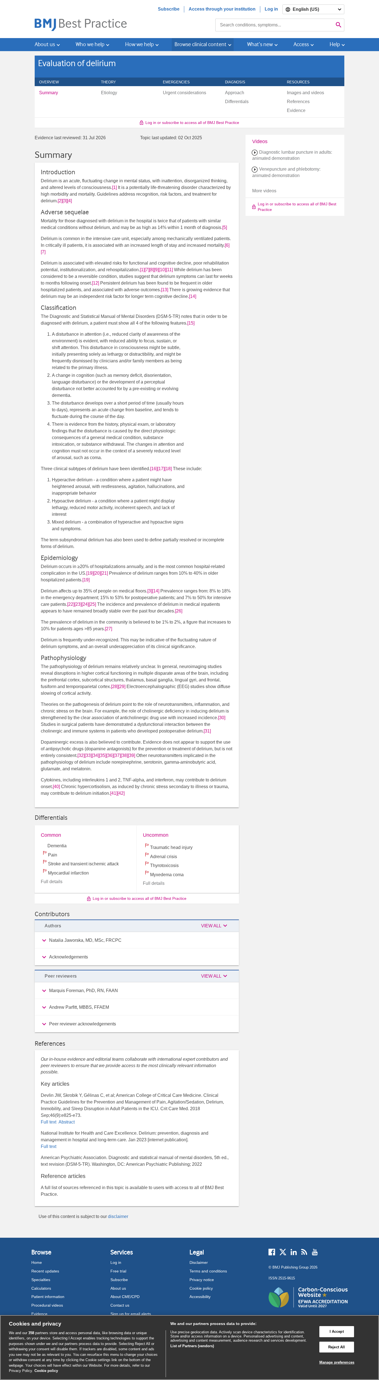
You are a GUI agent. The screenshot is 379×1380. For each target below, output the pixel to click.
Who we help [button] (90, 44)
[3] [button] (64, 200)
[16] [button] (153, 468)
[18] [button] (168, 468)
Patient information (47, 1296)
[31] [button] (207, 731)
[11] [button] (169, 269)
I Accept (337, 1331)
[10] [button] (162, 269)
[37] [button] (117, 755)
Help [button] (335, 44)
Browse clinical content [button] (200, 44)
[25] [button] (92, 604)
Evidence (39, 1314)
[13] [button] (164, 289)
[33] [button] (88, 755)
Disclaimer (199, 1262)
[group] (137, 940)
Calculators (41, 1288)
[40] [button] (56, 786)
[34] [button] (95, 755)
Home (36, 1262)
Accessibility (200, 1296)
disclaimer (118, 1216)
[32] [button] (81, 755)
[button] (215, 926)
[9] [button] (156, 269)
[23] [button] (78, 604)
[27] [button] (108, 628)
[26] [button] (178, 611)
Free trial (118, 1271)
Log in (271, 9)
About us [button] (45, 44)
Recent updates (45, 1271)
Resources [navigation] (301, 82)
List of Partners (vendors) (192, 1346)
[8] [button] (151, 269)
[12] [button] (95, 283)
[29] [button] (121, 686)
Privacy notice (202, 1279)
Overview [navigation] (52, 82)
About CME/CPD (125, 1296)
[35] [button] (102, 755)
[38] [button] (124, 755)
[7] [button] (43, 252)
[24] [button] (85, 604)
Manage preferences (336, 1362)
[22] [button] (70, 604)
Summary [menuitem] (48, 93)
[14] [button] (192, 296)
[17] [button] (161, 468)
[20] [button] (97, 573)
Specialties (40, 1279)
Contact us (119, 1305)
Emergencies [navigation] (179, 82)
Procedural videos (47, 1305)
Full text (49, 1122)
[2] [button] (60, 200)
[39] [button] (131, 755)
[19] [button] (90, 573)
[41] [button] (113, 793)
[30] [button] (221, 717)
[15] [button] (190, 323)
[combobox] (274, 25)
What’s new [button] (260, 44)
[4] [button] (69, 200)
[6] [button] (227, 245)
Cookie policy (201, 1288)
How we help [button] (139, 44)
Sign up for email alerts (130, 1314)
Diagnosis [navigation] (238, 82)
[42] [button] (121, 793)
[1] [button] (114, 187)
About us (118, 1288)
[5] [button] (224, 227)
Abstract (66, 1122)
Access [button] (301, 44)
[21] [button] (104, 573)
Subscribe (169, 9)
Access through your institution (222, 9)
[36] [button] (109, 755)
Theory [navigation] (111, 82)
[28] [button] (114, 686)
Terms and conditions (208, 1271)
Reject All (336, 1347)
